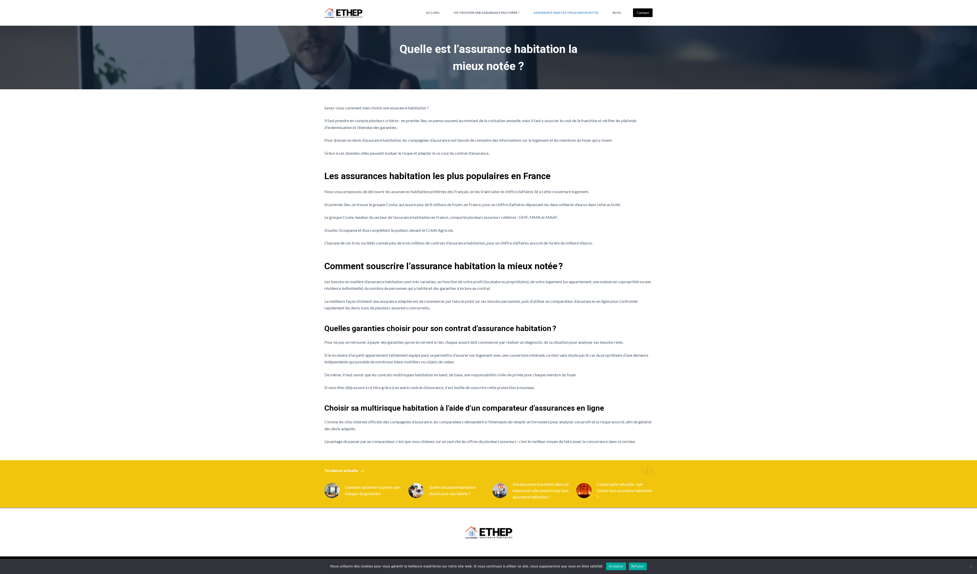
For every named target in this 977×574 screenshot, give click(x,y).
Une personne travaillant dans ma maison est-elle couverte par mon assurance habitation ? (541, 490)
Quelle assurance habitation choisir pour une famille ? (452, 490)
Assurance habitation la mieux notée (566, 13)
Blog (617, 13)
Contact (643, 13)
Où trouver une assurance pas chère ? (487, 13)
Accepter (616, 566)
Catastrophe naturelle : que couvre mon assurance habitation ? (624, 490)
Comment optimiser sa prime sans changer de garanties (373, 490)
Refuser (637, 566)
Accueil (433, 13)
